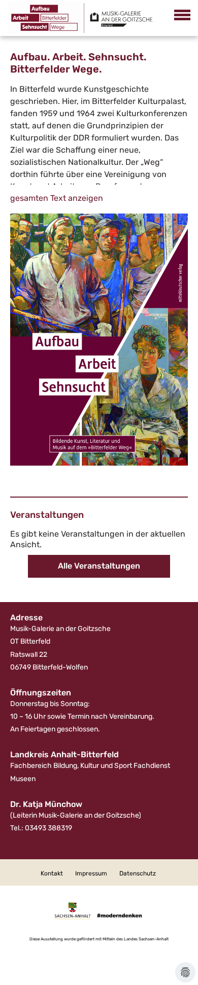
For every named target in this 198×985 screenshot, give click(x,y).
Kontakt (52, 873)
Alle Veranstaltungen (99, 566)
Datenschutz (137, 873)
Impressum (91, 873)
